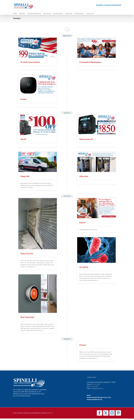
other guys (83, 176)
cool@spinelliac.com (97, 388)
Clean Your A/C (27, 253)
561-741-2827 (94, 386)
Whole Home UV (86, 139)
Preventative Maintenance (90, 62)
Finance (82, 345)
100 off (23, 139)
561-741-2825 (95, 384)
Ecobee (23, 99)
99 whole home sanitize (30, 62)
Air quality (83, 267)
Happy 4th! (25, 176)
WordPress (50, 413)
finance (82, 222)
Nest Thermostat (27, 317)
